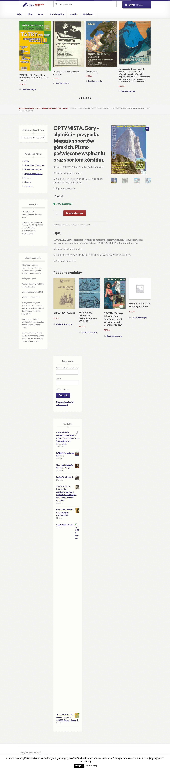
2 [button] (81, 98)
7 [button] (90, 98)
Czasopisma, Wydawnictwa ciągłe (52, 108)
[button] (147, 129)
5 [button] (86, 98)
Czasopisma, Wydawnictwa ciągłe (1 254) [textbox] (34, 138)
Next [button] (149, 52)
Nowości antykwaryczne (34, 165)
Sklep (19, 14)
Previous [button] (21, 52)
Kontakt (73, 14)
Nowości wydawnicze (33, 169)
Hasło (58, 378)
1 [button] (79, 98)
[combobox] (33, 137)
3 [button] (83, 98)
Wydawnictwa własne (33, 174)
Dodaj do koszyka (29, 90)
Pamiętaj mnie (63, 389)
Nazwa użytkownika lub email (67, 368)
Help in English (57, 14)
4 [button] (85, 98)
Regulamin (28, 186)
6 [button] (88, 98)
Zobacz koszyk (62, 405)
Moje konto (88, 14)
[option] (35, 56)
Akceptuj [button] (78, 766)
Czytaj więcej (90, 765)
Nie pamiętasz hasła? (64, 402)
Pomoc (41, 14)
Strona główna (28, 108)
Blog (30, 14)
